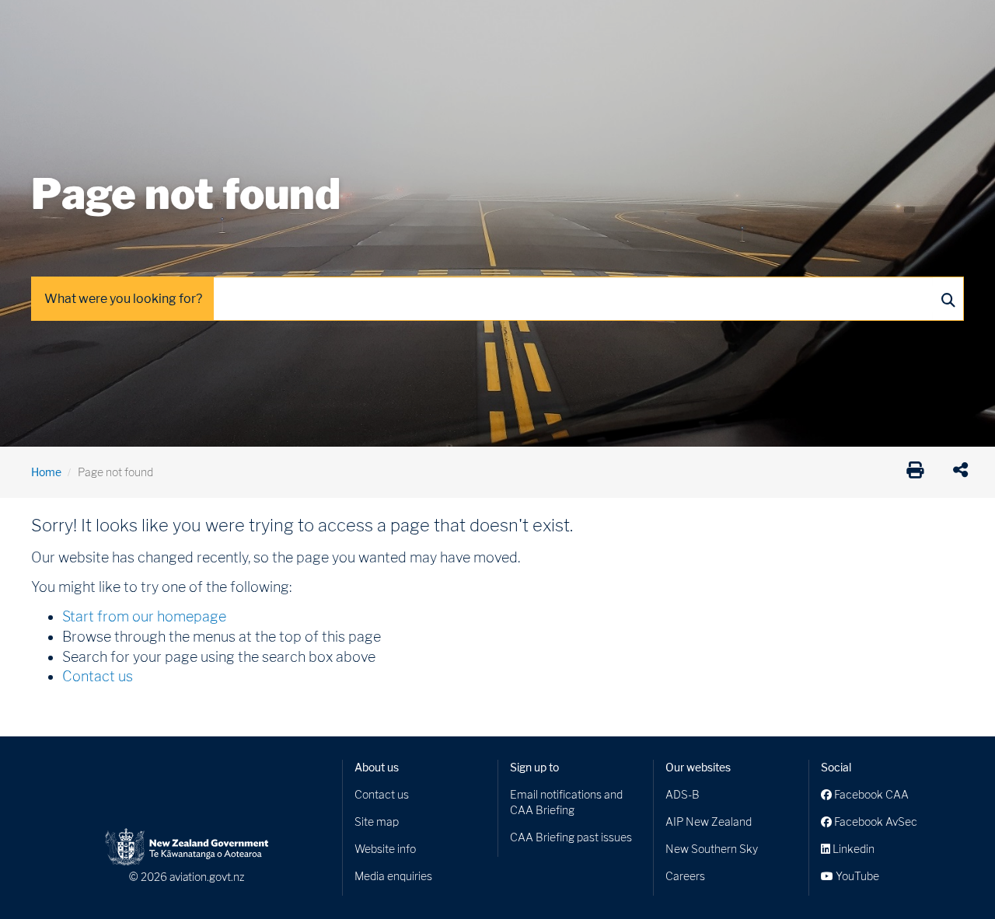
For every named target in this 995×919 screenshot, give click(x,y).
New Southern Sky (711, 848)
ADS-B (682, 794)
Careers (685, 875)
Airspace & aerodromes (155, 23)
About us (376, 767)
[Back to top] (951, 875)
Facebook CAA (870, 794)
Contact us (97, 676)
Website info (385, 848)
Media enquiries (393, 875)
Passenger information (507, 23)
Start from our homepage (144, 616)
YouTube (856, 875)
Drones (258, 23)
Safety (660, 23)
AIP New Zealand (708, 821)
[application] (964, 472)
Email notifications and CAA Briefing (566, 802)
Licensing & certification (363, 23)
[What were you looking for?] (947, 299)
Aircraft (50, 23)
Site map (376, 821)
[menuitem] (56, 27)
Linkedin (852, 848)
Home (46, 472)
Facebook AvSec (874, 821)
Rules (604, 23)
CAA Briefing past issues (571, 837)
